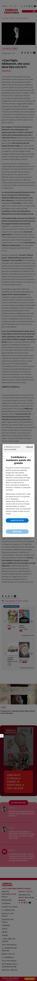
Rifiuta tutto (17, 532)
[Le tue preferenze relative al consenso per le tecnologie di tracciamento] (1, 736)
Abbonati (29, 447)
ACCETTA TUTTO (17, 520)
